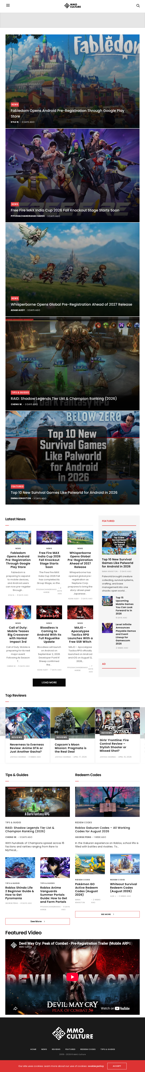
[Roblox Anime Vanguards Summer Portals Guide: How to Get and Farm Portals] (55, 867)
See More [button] (36, 921)
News (14, 104)
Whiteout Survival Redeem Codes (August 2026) (123, 887)
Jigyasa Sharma (18, 757)
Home (33, 1049)
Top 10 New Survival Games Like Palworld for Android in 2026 (64, 492)
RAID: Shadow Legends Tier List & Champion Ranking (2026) (64, 398)
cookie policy (96, 1066)
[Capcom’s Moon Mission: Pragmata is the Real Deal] (72, 722)
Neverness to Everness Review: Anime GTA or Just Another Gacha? (27, 748)
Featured (17, 486)
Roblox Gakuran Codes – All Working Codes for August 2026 (102, 829)
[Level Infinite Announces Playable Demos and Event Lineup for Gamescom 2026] (107, 628)
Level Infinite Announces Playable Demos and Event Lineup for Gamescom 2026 (126, 634)
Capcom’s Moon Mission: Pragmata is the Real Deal (70, 748)
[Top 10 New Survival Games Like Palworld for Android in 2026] (72, 458)
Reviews (17, 737)
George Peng (11, 903)
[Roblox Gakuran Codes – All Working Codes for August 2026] (107, 802)
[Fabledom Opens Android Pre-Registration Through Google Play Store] (72, 81)
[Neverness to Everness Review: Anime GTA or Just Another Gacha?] (27, 722)
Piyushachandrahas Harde (28, 215)
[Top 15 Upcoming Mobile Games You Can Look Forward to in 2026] (107, 601)
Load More (49, 682)
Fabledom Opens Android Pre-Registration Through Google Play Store (18, 560)
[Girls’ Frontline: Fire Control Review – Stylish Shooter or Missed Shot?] (117, 720)
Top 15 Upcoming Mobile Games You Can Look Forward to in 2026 (125, 605)
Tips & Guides (20, 392)
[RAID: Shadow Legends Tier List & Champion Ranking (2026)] (72, 364)
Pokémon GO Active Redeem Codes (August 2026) (86, 889)
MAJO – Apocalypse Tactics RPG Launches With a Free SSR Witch (80, 635)
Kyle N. (15, 121)
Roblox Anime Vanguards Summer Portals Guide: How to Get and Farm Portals (53, 895)
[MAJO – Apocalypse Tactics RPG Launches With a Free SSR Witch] (80, 612)
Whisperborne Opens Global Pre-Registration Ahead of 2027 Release (71, 304)
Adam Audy (18, 310)
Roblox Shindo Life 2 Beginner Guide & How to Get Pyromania (19, 893)
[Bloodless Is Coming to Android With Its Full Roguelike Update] (49, 612)
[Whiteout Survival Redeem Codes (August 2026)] (125, 864)
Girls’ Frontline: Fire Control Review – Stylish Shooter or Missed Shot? (114, 745)
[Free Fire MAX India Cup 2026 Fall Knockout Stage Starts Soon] (72, 175)
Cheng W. (16, 404)
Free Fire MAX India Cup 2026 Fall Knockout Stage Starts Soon (65, 210)
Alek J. (113, 896)
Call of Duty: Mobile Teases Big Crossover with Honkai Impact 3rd (18, 635)
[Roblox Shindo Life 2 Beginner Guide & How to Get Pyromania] (20, 867)
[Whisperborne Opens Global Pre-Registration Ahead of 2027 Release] (72, 269)
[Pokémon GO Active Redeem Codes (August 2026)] (90, 864)
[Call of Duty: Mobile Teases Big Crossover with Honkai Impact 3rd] (18, 612)
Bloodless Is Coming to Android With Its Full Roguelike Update (49, 635)
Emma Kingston (21, 498)
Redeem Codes (83, 822)
